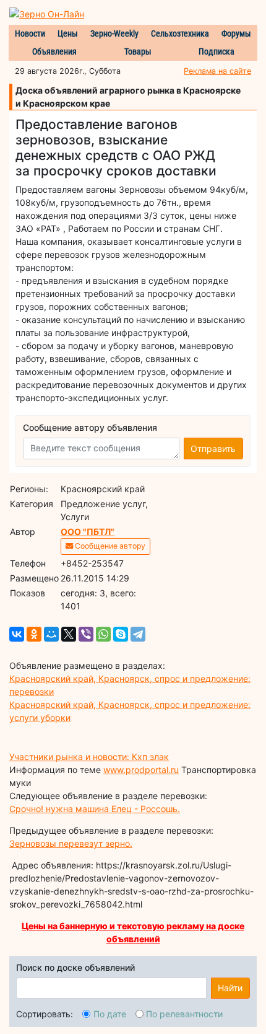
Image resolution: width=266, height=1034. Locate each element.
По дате (109, 1014)
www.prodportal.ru (141, 769)
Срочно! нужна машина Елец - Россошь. (94, 808)
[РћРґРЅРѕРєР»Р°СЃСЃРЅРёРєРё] (34, 634)
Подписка (216, 51)
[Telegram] (138, 634)
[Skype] (120, 634)
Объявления (54, 51)
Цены (68, 33)
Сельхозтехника (180, 33)
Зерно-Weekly (114, 33)
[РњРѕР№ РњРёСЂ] (51, 634)
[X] (68, 634)
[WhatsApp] (103, 634)
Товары (138, 51)
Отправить (213, 448)
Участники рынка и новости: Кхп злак (89, 756)
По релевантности (184, 1014)
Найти (230, 988)
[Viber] (86, 634)
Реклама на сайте (217, 71)
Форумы (236, 33)
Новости (30, 33)
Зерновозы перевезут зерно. (70, 843)
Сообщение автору (109, 545)
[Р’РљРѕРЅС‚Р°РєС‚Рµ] (16, 634)
